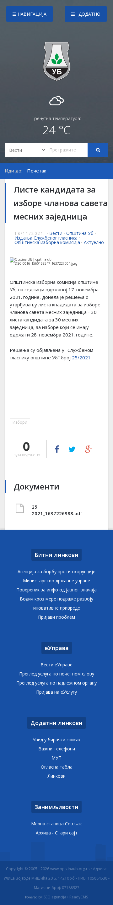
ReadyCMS (78, 897)
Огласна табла (57, 767)
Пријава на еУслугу (56, 692)
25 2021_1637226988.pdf (44, 510)
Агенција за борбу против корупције (56, 571)
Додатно (88, 14)
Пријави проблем (56, 617)
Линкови (57, 776)
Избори (20, 422)
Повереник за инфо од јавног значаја (56, 590)
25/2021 (81, 357)
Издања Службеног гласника (46, 238)
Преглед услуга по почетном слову (56, 674)
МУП (56, 758)
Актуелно (94, 242)
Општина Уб (80, 233)
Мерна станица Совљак (56, 824)
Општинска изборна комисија (47, 242)
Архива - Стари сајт (57, 833)
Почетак (36, 170)
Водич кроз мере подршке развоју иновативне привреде (56, 603)
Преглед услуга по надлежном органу (56, 683)
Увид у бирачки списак (57, 740)
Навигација (31, 14)
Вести (55, 233)
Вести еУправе (56, 665)
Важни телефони (56, 749)
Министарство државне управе (56, 581)
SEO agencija (55, 897)
